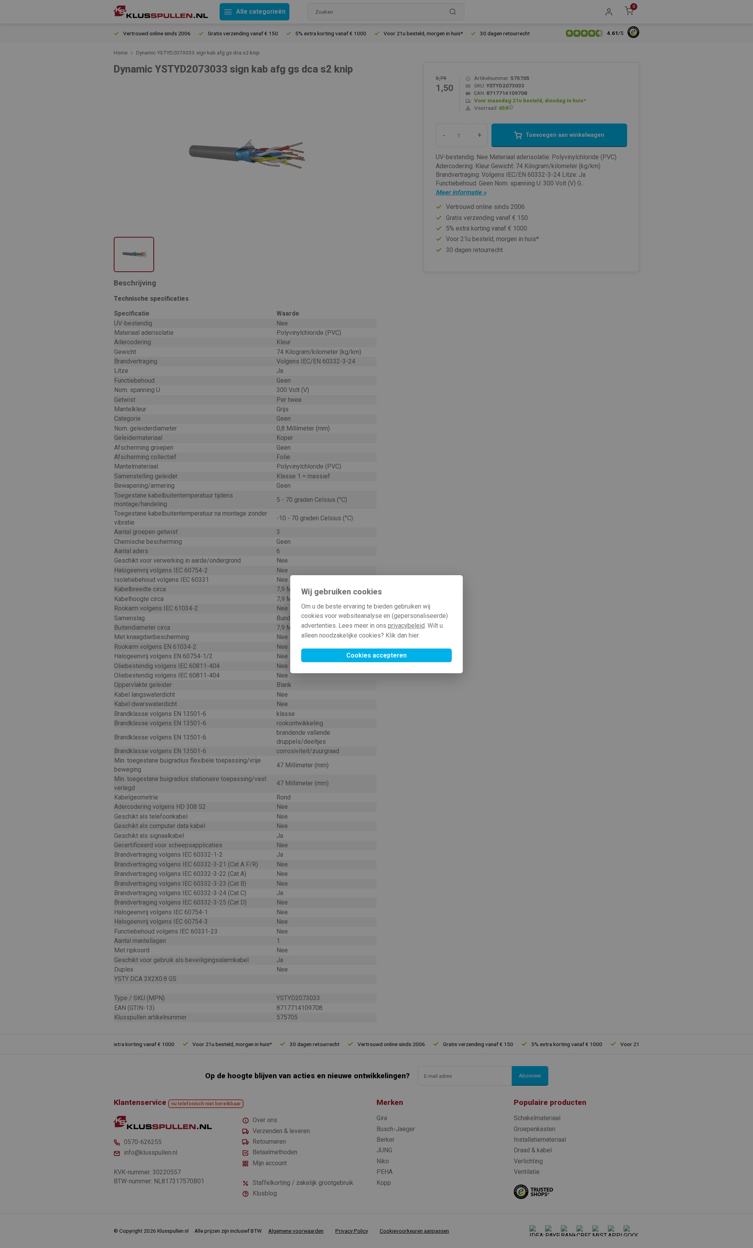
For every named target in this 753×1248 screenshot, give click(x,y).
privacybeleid (406, 625)
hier (414, 635)
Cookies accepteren (376, 655)
